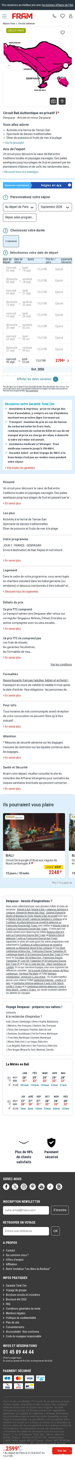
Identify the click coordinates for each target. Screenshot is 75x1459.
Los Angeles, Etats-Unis (19, 1045)
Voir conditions (32, 391)
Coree (15, 1021)
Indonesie (11, 1012)
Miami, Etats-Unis (16, 1041)
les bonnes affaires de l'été (57, 5)
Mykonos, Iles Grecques (19, 1025)
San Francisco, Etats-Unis (45, 1045)
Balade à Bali (23, 909)
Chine (34, 1021)
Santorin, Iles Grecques (44, 1025)
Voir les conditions (61, 664)
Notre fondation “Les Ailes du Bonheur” (28, 1269)
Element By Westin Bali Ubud (30, 912)
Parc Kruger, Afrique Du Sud (21, 1049)
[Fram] (26, 16)
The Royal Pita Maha (28, 973)
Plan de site (12, 1322)
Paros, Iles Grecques (18, 1029)
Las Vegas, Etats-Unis (37, 1041)
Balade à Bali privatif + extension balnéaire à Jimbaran (35, 919)
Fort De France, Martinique (45, 1033)
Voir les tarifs (62, 1451)
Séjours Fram (9, 23)
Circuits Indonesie (26, 23)
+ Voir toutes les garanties (20, 467)
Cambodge (25, 1021)
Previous (9, 66)
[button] (24, 1151)
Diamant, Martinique (41, 1037)
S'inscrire (59, 1210)
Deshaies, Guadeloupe (19, 1033)
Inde (8, 1021)
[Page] (6, 1186)
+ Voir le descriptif (13, 142)
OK (55, 1231)
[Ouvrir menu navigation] (3, 16)
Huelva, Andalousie (48, 1021)
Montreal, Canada (45, 1049)
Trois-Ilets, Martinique (18, 1037)
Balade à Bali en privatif (45, 916)
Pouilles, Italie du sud (40, 1029)
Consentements (15, 1327)
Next (66, 66)
